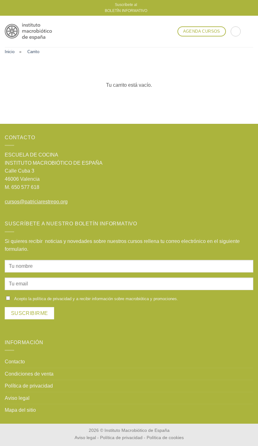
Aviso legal (17, 398)
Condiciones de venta (29, 374)
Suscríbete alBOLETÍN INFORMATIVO (126, 8)
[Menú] (249, 31)
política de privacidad (52, 298)
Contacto (15, 361)
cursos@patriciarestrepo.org (36, 201)
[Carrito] (236, 31)
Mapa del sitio (20, 410)
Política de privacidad (29, 385)
